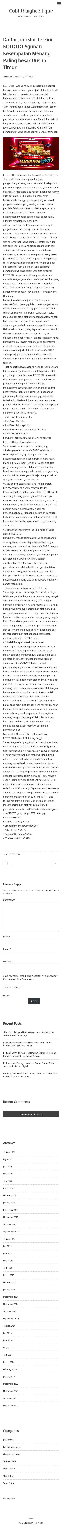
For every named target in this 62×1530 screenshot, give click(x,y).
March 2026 (8, 1188)
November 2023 (10, 1391)
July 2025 (7, 1246)
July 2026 (7, 1159)
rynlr (33, 76)
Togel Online (9, 1483)
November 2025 (10, 1217)
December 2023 (10, 1383)
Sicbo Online (9, 1468)
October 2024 (9, 1311)
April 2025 (7, 1267)
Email (7, 949)
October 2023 (9, 1398)
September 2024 (11, 1318)
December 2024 (10, 1296)
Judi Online (8, 1439)
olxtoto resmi (9, 1498)
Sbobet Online (9, 1461)
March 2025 (8, 1275)
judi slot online (35, 300)
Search (6, 995)
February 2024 (10, 1369)
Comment (9, 899)
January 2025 (9, 1289)
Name (7, 936)
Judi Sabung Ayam (11, 1447)
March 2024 (8, 1362)
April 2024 (7, 1354)
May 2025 (7, 1260)
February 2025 (10, 1282)
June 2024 (7, 1340)
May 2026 (7, 1173)
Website (7, 961)
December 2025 (10, 1210)
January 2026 (9, 1202)
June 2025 (7, 1253)
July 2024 (7, 1333)
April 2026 (7, 1181)
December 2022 (10, 1405)
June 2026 (7, 1166)
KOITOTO (39, 1523)
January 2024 (9, 1376)
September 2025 (11, 1231)
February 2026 (10, 1195)
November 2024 (10, 1304)
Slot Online (15, 854)
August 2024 (9, 1325)
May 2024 (7, 1347)
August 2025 (9, 1239)
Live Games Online (12, 1454)
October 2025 (9, 1224)
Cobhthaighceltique (31, 11)
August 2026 (9, 1152)
